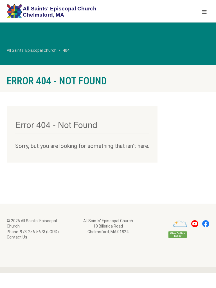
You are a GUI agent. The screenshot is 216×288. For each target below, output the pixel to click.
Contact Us (17, 237)
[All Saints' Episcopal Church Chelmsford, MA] (55, 12)
